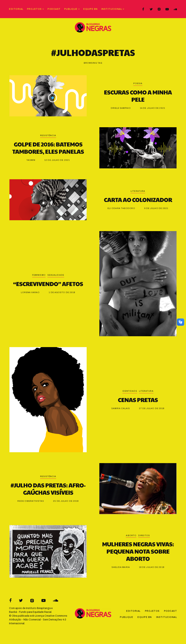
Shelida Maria (121, 567)
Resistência (48, 135)
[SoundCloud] (175, 9)
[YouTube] (167, 9)
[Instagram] (159, 9)
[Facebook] (143, 9)
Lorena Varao (30, 292)
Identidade (129, 391)
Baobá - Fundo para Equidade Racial (30, 612)
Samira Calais (120, 408)
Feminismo (39, 275)
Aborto (131, 535)
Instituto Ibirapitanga (38, 608)
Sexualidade (55, 275)
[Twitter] (151, 9)
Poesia (138, 83)
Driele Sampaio (121, 108)
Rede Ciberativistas (30, 501)
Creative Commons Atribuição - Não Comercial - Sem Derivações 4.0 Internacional (38, 619)
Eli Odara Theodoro (121, 208)
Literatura (138, 191)
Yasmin (31, 160)
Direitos (144, 535)
